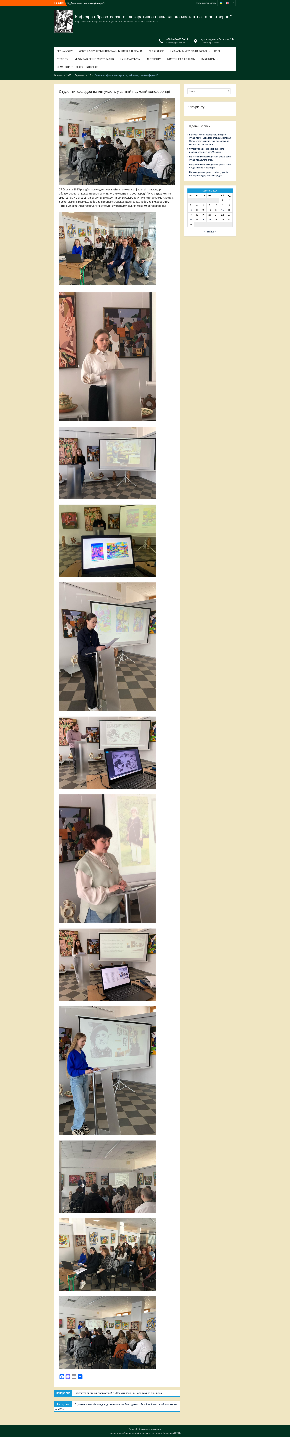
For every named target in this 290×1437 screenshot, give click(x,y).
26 (203, 219)
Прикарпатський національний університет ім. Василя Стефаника (141, 1433)
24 (191, 219)
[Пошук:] (209, 91)
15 (222, 210)
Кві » (213, 232)
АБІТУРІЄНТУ (154, 59)
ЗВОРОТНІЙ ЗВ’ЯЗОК (87, 67)
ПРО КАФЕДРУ (64, 51)
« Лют (207, 232)
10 (191, 210)
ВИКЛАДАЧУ (208, 59)
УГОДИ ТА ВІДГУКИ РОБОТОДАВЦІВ (94, 59)
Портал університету (206, 3)
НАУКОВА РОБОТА (130, 59)
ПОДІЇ (217, 51)
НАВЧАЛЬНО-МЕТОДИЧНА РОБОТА (189, 51)
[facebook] (232, 3)
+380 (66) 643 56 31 (177, 39)
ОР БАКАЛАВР (156, 51)
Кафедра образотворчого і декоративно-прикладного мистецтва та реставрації (153, 16)
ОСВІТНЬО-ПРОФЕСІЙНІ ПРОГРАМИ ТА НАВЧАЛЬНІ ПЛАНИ (110, 51)
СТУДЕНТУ (62, 59)
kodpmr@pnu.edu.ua (175, 43)
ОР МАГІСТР (63, 67)
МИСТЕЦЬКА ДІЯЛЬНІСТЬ (181, 59)
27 (209, 219)
